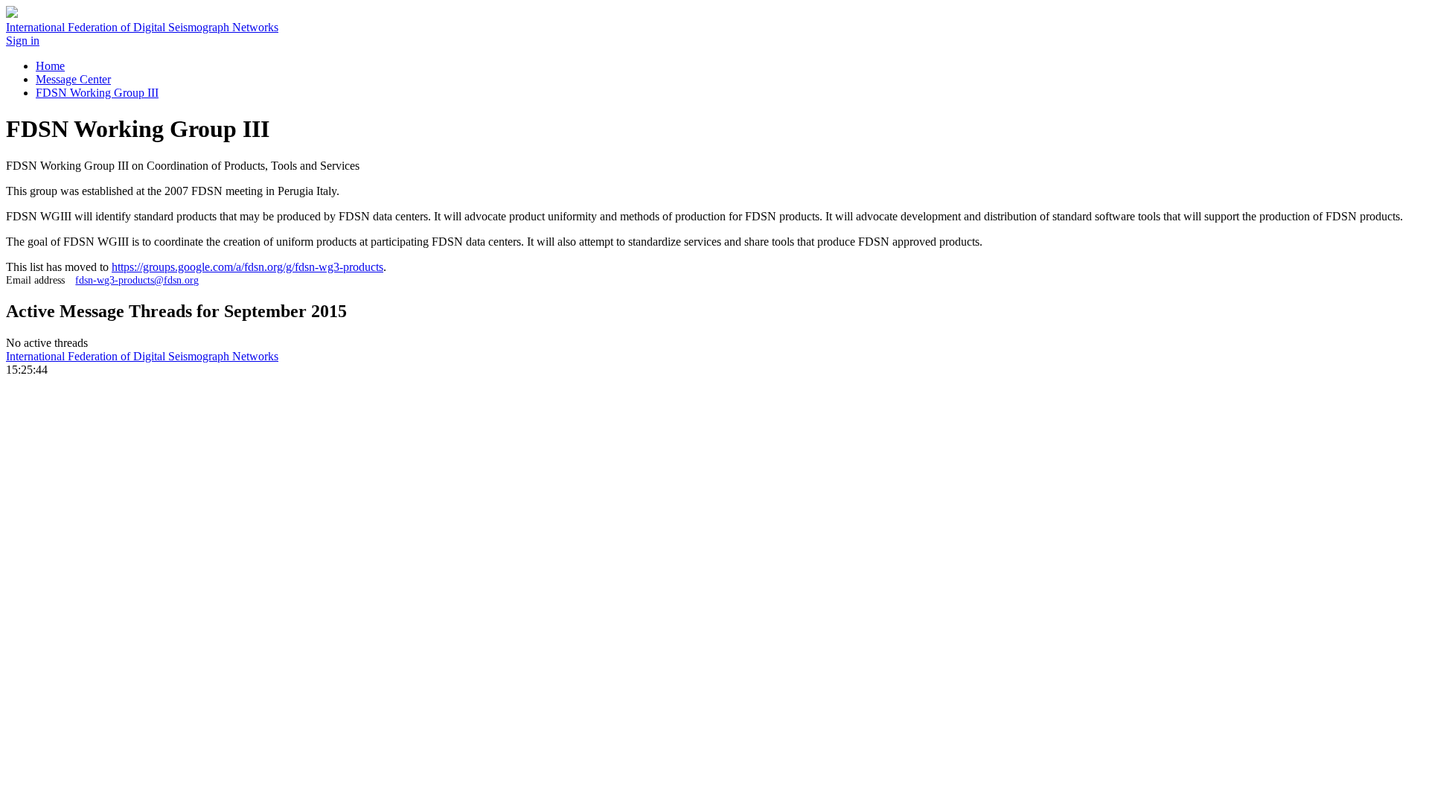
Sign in (22, 40)
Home (50, 66)
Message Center (73, 79)
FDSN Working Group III (97, 92)
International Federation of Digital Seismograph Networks (142, 356)
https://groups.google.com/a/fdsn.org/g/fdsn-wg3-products (247, 267)
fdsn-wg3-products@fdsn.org (137, 280)
